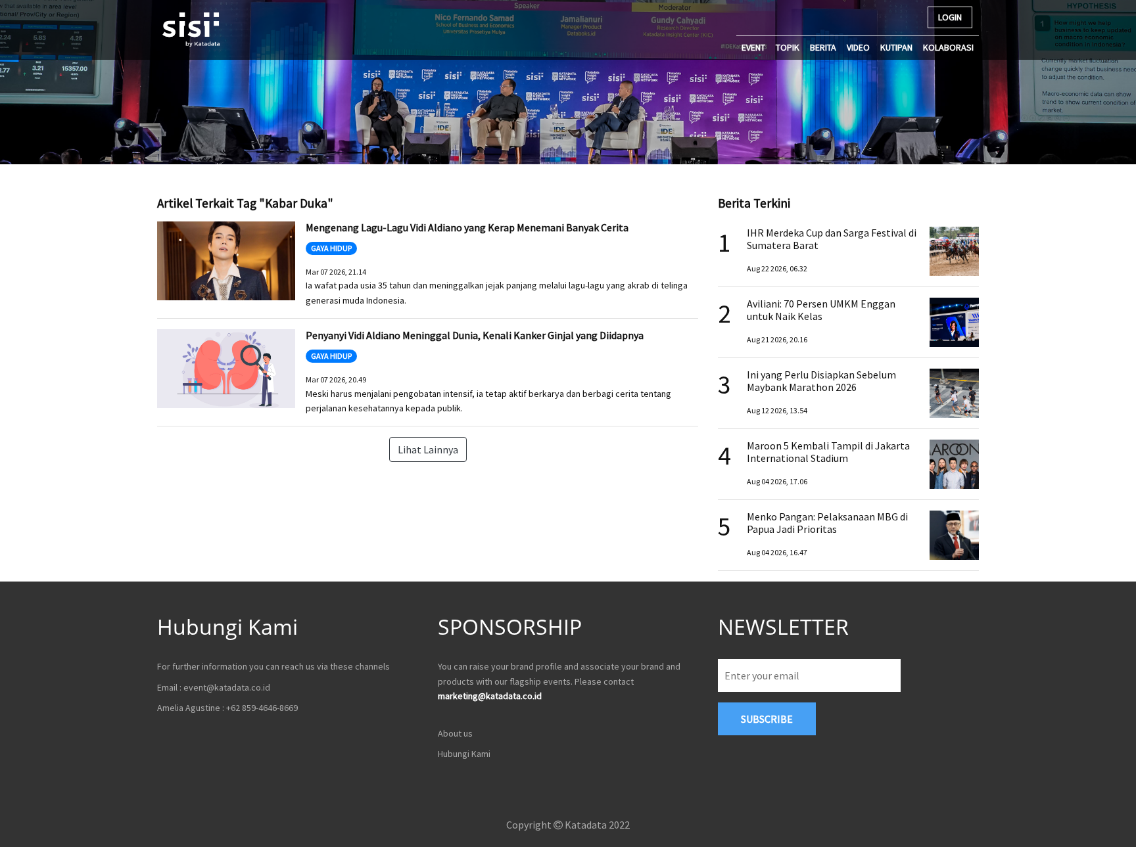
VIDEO (858, 47)
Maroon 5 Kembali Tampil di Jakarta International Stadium (828, 452)
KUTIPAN (896, 47)
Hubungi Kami (464, 754)
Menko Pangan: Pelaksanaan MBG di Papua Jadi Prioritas (827, 523)
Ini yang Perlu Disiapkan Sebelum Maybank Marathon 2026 (821, 381)
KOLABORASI (948, 47)
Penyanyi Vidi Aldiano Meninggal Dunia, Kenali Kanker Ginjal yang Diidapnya (475, 335)
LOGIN (950, 17)
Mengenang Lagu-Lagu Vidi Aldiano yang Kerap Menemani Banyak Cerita (467, 227)
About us (455, 733)
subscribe (767, 718)
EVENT (753, 47)
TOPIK (787, 47)
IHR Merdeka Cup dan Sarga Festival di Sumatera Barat (831, 239)
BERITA (823, 47)
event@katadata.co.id (226, 687)
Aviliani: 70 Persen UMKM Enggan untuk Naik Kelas (821, 310)
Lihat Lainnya (428, 449)
